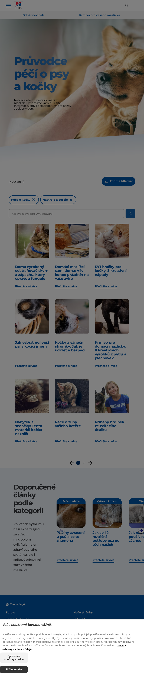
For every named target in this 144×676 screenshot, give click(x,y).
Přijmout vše (14, 669)
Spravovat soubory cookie (14, 658)
